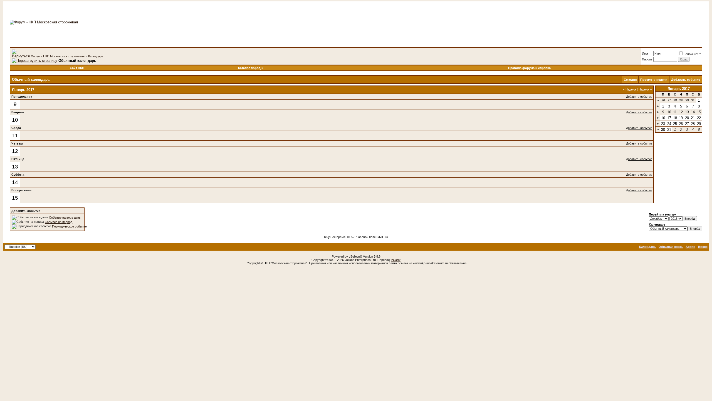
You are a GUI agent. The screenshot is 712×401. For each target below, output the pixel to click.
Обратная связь (671, 246)
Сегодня (630, 79)
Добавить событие (685, 79)
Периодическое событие (69, 226)
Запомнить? (692, 54)
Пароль (647, 59)
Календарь (95, 56)
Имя (645, 53)
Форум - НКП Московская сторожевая (58, 56)
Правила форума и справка (529, 68)
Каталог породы (250, 68)
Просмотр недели (654, 79)
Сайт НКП (77, 68)
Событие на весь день (65, 217)
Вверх (703, 246)
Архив (690, 246)
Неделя (629, 89)
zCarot (395, 259)
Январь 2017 (679, 89)
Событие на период (58, 222)
